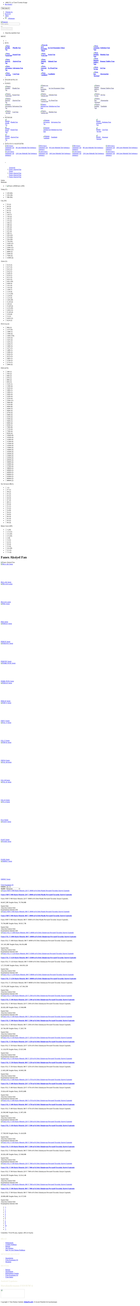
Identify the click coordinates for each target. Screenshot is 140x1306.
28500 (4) (10, 460)
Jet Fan (102, 68)
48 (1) (9, 502)
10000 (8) (10, 435)
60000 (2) (10, 474)
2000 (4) (10, 394)
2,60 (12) (10, 310)
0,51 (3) (9, 277)
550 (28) (10, 239)
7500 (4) (10, 256)
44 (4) (9, 498)
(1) (8, 487)
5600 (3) (10, 421)
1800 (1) (10, 390)
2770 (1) (10, 362)
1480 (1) (10, 350)
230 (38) (10, 195)
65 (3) (9, 210)
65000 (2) (10, 476)
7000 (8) (10, 427)
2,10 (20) (10, 308)
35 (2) (9, 204)
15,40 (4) (10, 306)
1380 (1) (10, 332)
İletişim (7, 1246)
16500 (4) (10, 452)
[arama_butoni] (1, 26)
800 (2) (9, 380)
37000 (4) (10, 466)
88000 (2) (10, 480)
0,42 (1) (9, 271)
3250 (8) (10, 404)
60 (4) (9, 516)
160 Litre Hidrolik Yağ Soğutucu (127, 153)
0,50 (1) (9, 275)
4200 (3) (10, 408)
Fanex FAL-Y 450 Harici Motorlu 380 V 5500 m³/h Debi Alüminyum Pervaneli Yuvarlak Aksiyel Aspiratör (38, 1146)
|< (5, 1207)
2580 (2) (10, 352)
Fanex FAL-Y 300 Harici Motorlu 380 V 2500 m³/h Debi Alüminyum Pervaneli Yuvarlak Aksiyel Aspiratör (38, 1020)
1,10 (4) (9, 291)
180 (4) (9, 225)
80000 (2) (10, 478)
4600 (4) (10, 411)
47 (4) (9, 500)
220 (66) (10, 193)
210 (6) (9, 229)
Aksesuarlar (104, 74)
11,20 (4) (10, 302)
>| (5, 1229)
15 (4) (9, 546)
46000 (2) (10, 472)
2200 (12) (10, 247)
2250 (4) (10, 398)
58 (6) (9, 514)
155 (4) (9, 221)
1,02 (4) (9, 287)
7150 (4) (10, 429)
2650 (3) (10, 354)
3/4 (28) (9, 548)
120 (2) (9, 304)
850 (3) (9, 382)
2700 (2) (10, 360)
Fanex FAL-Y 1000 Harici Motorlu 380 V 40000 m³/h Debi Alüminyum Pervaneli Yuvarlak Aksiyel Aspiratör (38, 936)
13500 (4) (10, 443)
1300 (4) (10, 386)
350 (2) (9, 374)
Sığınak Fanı (52, 61)
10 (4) (9, 544)
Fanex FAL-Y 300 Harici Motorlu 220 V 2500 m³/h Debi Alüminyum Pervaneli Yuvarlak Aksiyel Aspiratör (38, 999)
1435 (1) (10, 342)
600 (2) (9, 376)
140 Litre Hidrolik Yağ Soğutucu (59, 153)
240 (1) (9, 233)
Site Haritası (9, 1248)
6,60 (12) (10, 318)
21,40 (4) (10, 312)
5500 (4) (10, 254)
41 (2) (9, 494)
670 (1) (9, 378)
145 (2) (9, 219)
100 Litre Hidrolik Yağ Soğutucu (127, 147)
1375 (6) (10, 329)
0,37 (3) (9, 267)
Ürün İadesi (9, 1277)
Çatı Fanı (16, 74)
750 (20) (10, 241)
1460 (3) (10, 346)
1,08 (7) (9, 289)
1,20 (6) (9, 296)
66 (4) (9, 522)
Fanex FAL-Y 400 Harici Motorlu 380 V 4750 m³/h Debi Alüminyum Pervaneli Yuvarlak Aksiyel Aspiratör (38, 1104)
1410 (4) (10, 338)
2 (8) (8, 538)
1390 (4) (10, 334)
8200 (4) (10, 433)
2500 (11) (10, 400)
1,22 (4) (9, 298)
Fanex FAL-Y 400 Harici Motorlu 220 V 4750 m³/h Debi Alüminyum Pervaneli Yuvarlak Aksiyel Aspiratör (38, 1083)
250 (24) (10, 235)
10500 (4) (10, 437)
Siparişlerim (9, 1258)
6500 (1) (10, 425)
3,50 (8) (9, 314)
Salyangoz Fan (18, 68)
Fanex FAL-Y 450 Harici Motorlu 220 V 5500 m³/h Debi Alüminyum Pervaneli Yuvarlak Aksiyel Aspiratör (38, 1125)
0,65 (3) (9, 279)
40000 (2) (10, 470)
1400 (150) (10, 336)
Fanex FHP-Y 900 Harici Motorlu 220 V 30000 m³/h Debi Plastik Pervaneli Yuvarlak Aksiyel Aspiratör (36, 895)
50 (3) (9, 208)
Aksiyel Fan (17, 61)
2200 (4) (10, 396)
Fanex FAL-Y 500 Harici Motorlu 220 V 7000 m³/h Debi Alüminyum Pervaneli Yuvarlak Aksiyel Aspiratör (38, 1167)
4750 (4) (10, 413)
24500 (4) (10, 458)
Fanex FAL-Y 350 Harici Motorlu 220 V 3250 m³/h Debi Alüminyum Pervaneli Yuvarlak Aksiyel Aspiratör (38, 1041)
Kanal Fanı (16, 54)
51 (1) (9, 506)
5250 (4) (10, 417)
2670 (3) (10, 356)
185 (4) (9, 227)
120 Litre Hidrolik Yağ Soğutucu (26, 153)
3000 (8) (10, 402)
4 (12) (9, 542)
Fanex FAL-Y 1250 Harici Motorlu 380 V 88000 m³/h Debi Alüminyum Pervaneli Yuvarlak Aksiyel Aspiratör (38, 978)
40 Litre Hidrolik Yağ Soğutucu (26, 147)
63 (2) (9, 520)
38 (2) (9, 492)
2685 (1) (10, 358)
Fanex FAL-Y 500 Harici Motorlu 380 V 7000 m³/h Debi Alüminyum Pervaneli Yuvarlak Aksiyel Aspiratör (38, 1188)
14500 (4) (10, 445)
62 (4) (9, 518)
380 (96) (10, 197)
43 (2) (9, 496)
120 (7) (9, 215)
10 (6, 1225)
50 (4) (9, 504)
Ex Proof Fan (52, 68)
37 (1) (9, 490)
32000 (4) (10, 464)
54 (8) (9, 510)
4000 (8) (10, 406)
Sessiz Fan (51, 54)
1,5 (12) (9, 532)
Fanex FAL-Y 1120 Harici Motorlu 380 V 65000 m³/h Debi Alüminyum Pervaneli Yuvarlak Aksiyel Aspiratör (38, 958)
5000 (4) (10, 415)
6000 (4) (10, 423)
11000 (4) (10, 258)
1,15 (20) (10, 294)
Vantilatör (51, 74)
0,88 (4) (9, 283)
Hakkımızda (9, 1243)
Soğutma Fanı (105, 48)
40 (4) (9, 206)
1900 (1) (10, 392)
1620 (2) (10, 388)
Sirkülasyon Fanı (54, 106)
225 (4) (9, 231)
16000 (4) (10, 450)
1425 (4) (10, 340)
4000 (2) (10, 251)
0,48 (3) (9, 273)
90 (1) (9, 212)
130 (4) (9, 217)
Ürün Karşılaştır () (11, 1260)
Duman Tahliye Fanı (107, 61)
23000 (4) (10, 456)
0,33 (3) (9, 265)
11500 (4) (10, 441)
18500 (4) (10, 454)
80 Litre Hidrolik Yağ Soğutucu (93, 147)
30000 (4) (10, 462)
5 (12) (9, 316)
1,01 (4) (9, 285)
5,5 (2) (9, 550)
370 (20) (10, 237)
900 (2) (9, 327)
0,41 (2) (9, 269)
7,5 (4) (9, 552)
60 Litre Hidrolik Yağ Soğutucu (59, 147)
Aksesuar (105, 137)
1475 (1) (10, 348)
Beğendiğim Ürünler (12, 1273)
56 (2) (9, 512)
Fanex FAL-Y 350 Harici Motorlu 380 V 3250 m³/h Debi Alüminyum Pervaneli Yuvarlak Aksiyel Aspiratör (38, 1062)
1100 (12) (10, 243)
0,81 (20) (10, 281)
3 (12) (9, 540)
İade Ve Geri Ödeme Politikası (15, 1250)
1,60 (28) (10, 300)
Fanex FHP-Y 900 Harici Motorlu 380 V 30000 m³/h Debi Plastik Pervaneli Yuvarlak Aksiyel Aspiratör (36, 916)
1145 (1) (9, 384)
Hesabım (8, 1262)
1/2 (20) (9, 534)
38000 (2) (10, 468)
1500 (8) (10, 245)
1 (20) (9, 530)
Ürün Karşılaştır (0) (7, 885)
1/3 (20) (9, 536)
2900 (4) (10, 364)
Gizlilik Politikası (11, 1244)
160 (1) (9, 223)
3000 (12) (10, 249)
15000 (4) (10, 447)
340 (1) (9, 372)
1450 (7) (10, 344)
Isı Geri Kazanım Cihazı (56, 48)
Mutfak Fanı (104, 54)
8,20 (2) (9, 320)
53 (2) (9, 508)
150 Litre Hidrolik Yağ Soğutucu (93, 153)
